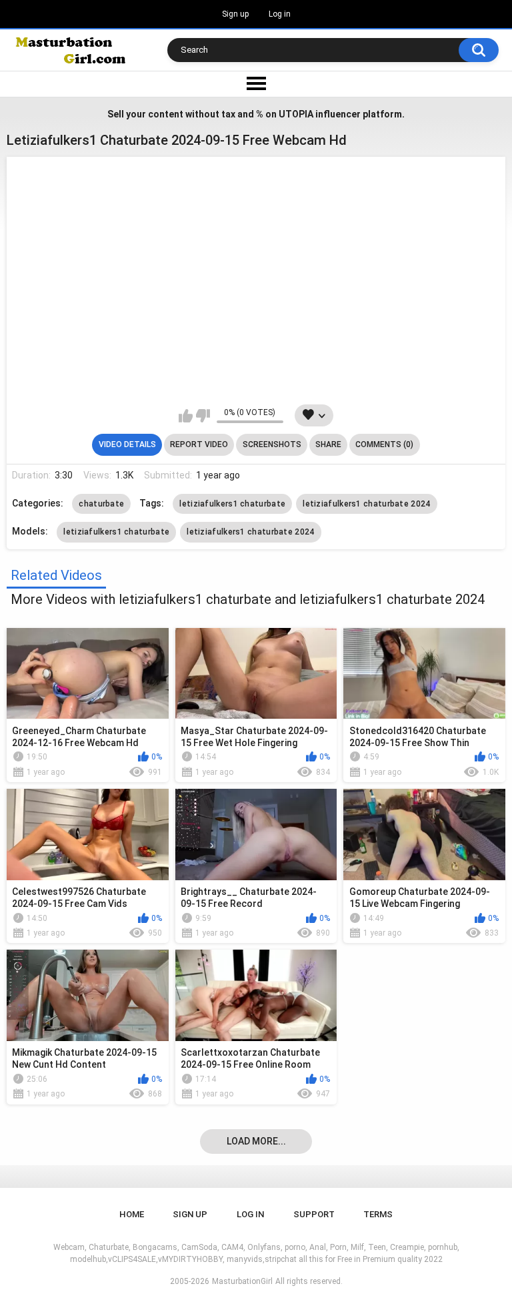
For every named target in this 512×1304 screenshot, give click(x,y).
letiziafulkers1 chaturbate (232, 504)
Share (328, 444)
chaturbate (101, 504)
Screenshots (272, 444)
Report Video (199, 444)
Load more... (256, 1141)
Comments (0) (384, 444)
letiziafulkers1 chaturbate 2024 (366, 504)
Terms (378, 1214)
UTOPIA (296, 114)
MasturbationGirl (242, 1281)
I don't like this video (203, 415)
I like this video (186, 415)
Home (131, 1214)
